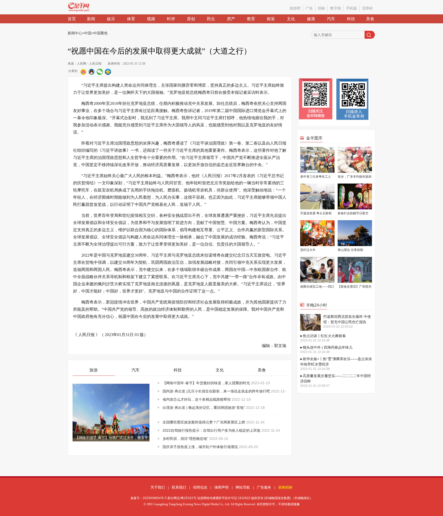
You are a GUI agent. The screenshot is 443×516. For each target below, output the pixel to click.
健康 (311, 19)
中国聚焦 (100, 33)
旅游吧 (295, 8)
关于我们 (157, 487)
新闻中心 (75, 33)
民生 (211, 19)
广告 (309, 8)
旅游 (93, 370)
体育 (131, 19)
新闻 (91, 19)
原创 (191, 19)
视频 (151, 19)
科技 (351, 19)
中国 (87, 33)
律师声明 (221, 487)
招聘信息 (200, 487)
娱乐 (111, 19)
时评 (171, 19)
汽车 (331, 19)
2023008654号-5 (155, 498)
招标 (321, 8)
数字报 (335, 8)
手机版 (351, 8)
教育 (251, 19)
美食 (370, 19)
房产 (231, 19)
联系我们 (179, 487)
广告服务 (264, 487)
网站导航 (243, 487)
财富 (271, 19)
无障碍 (367, 8)
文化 (291, 19)
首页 (72, 19)
